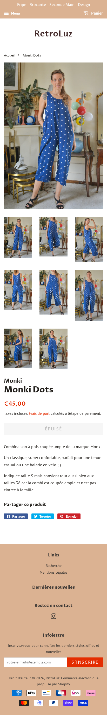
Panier (96, 13)
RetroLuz (53, 34)
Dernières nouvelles (53, 587)
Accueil (9, 55)
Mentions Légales (53, 572)
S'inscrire (85, 662)
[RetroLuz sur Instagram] (53, 617)
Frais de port (39, 413)
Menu (15, 13)
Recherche (54, 565)
